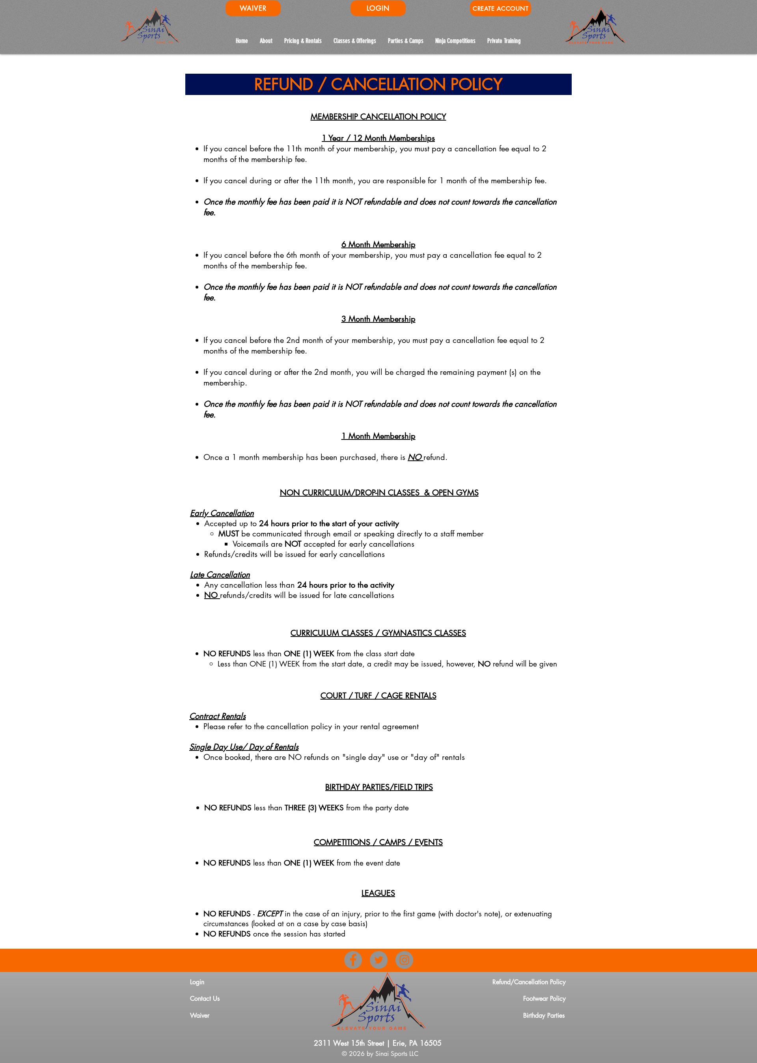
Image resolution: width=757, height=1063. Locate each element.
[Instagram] (404, 960)
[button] (455, 41)
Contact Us (205, 998)
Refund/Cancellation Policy (529, 982)
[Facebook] (353, 960)
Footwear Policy (544, 998)
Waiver (199, 1015)
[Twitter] (379, 960)
